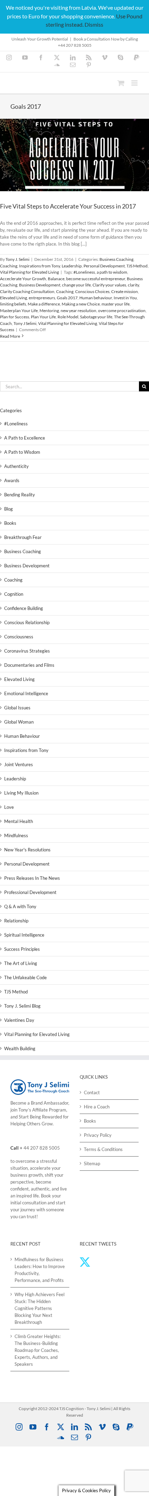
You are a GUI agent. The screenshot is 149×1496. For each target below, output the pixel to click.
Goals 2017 (67, 297)
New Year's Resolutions (27, 849)
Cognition (13, 594)
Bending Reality (19, 494)
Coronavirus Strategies (27, 651)
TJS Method (137, 265)
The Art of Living (20, 963)
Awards (11, 480)
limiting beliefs (13, 304)
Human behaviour (95, 297)
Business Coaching (116, 259)
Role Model (68, 316)
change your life (76, 284)
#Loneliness (84, 272)
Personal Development (104, 265)
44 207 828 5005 (42, 1148)
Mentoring (49, 310)
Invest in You (125, 297)
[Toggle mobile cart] (120, 83)
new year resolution (78, 310)
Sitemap (92, 1163)
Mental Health (18, 821)
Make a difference (44, 304)
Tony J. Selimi (17, 259)
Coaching (8, 265)
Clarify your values (109, 284)
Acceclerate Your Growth (23, 278)
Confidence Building (23, 608)
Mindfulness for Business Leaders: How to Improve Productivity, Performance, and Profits (40, 1270)
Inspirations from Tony (39, 265)
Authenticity (16, 466)
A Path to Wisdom (22, 452)
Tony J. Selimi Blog (22, 1006)
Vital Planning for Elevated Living (29, 272)
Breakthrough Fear (23, 537)
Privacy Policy (98, 1135)
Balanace (56, 278)
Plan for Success (14, 316)
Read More (10, 336)
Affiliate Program (49, 1110)
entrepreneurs (42, 297)
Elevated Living (13, 297)
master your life (116, 304)
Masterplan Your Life (19, 310)
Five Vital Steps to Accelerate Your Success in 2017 (68, 206)
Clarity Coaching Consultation (27, 291)
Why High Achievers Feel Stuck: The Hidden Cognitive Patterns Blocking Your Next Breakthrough (39, 1308)
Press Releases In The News (32, 878)
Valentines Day (19, 1020)
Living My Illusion (21, 793)
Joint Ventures (18, 764)
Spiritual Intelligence (24, 935)
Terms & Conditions (103, 1149)
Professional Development (30, 892)
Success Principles (22, 949)
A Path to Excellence (24, 438)
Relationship (16, 920)
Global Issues (17, 707)
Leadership (72, 265)
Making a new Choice (81, 304)
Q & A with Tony (20, 906)
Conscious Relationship (27, 622)
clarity (133, 284)
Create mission (124, 291)
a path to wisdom (112, 272)
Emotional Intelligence (26, 693)
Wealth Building (19, 1048)
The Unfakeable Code (25, 977)
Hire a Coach (96, 1106)
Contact (92, 1092)
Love (9, 807)
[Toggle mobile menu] (135, 83)
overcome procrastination (122, 310)
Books (10, 523)
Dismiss (94, 24)
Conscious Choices (92, 291)
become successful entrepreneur (95, 278)
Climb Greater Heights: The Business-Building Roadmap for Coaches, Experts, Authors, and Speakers (38, 1350)
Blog (8, 509)
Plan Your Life (43, 316)
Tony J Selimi (25, 323)
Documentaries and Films (29, 665)
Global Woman (19, 722)
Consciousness (18, 636)
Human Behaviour (22, 736)
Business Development (39, 284)
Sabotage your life (96, 316)
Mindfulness (16, 835)
